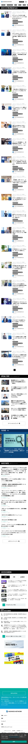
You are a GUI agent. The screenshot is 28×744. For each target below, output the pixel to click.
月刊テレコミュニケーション (6, 726)
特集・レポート (4, 715)
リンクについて (10, 732)
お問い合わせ (4, 732)
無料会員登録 (22, 1)
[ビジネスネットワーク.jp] (6, 1)
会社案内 (13, 730)
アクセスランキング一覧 (10, 604)
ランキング (3, 721)
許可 (14, 741)
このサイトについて (7, 730)
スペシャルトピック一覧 (14, 423)
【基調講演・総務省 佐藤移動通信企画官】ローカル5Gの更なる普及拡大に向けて (15, 632)
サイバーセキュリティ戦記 (17, 21)
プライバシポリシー (14, 736)
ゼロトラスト (21, 169)
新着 (2, 718)
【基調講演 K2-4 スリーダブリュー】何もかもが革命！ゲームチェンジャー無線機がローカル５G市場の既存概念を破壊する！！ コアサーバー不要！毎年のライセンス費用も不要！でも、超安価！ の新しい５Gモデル (15, 627)
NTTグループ (15, 20)
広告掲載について (20, 730)
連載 (2, 724)
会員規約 (16, 732)
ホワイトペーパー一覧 (14, 541)
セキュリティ (15, 23)
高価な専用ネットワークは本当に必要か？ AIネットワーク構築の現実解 (15, 622)
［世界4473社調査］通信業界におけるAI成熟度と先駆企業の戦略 (15, 618)
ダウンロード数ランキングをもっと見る (13, 636)
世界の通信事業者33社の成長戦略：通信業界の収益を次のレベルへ (15, 615)
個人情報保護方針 (22, 732)
